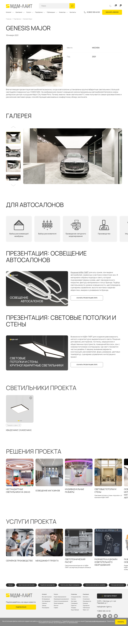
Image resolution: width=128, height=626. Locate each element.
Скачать (73, 599)
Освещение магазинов (48, 490)
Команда (85, 603)
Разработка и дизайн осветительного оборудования (105, 562)
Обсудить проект (110, 596)
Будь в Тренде (75, 610)
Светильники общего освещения (70, 585)
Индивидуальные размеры (74, 490)
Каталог (8, 12)
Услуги (28, 12)
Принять (121, 622)
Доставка (74, 601)
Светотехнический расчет (75, 560)
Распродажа (45, 607)
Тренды (10, 585)
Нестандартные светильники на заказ (18, 490)
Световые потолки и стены (105, 490)
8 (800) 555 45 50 (93, 12)
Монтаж (56, 605)
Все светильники (47, 597)
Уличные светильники (117, 585)
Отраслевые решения (60, 597)
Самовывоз (74, 603)
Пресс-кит (86, 610)
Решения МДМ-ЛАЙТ (80, 272)
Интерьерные (46, 599)
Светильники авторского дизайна (95, 585)
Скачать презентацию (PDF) (87, 298)
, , (106, 602)
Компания (19, 12)
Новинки (44, 603)
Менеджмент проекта (47, 560)
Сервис (56, 607)
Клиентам (62, 12)
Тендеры (73, 607)
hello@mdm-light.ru (104, 607)
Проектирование (58, 603)
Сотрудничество (76, 597)
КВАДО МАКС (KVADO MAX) (19, 430)
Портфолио (39, 12)
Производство (87, 601)
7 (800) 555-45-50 (103, 611)
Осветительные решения (61, 601)
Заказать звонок (112, 12)
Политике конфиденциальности (95, 621)
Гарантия (73, 605)
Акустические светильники (26, 585)
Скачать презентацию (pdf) (87, 364)
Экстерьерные (46, 601)
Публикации (51, 12)
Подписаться (21, 607)
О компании (86, 599)
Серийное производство (19, 560)
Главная (8, 19)
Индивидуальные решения (61, 599)
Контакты (73, 12)
